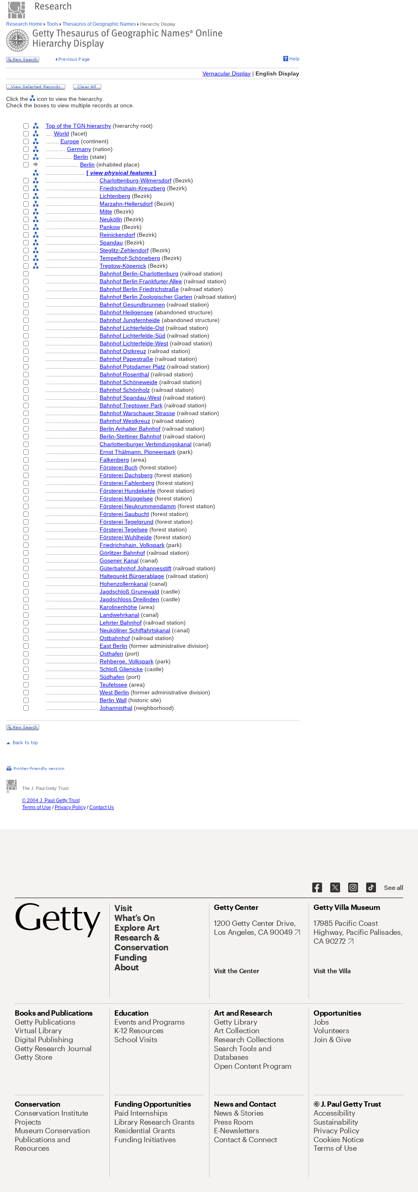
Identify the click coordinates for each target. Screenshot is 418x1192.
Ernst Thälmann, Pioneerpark (138, 452)
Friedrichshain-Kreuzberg (132, 188)
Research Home (25, 24)
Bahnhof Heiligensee (126, 312)
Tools (52, 24)
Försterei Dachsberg (126, 475)
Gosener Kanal (119, 560)
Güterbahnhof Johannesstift (135, 568)
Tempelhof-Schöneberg (130, 258)
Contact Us (101, 807)
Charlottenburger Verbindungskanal (145, 444)
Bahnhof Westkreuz (125, 421)
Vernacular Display (226, 73)
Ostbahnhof (115, 638)
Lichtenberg (115, 196)
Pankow (110, 227)
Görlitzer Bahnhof (122, 552)
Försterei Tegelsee (124, 529)
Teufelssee (113, 684)
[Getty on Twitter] (335, 888)
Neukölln (111, 219)
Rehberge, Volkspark (126, 661)
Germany (79, 149)
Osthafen (111, 653)
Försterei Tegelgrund (126, 521)
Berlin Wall (113, 700)
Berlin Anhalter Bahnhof (130, 428)
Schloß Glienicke (121, 669)
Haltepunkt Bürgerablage (132, 576)
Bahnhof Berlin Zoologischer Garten (146, 297)
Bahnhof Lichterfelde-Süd (132, 335)
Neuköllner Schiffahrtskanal (135, 630)
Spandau (111, 242)
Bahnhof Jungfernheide (130, 320)
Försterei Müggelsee (126, 498)
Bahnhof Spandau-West (130, 397)
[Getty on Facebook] (317, 888)
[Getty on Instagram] (353, 888)
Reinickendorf (117, 234)
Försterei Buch (119, 467)
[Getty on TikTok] (371, 888)
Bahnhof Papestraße (126, 359)
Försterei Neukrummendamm (138, 506)
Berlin (80, 156)
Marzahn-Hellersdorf (126, 203)
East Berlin (113, 646)
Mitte (106, 211)
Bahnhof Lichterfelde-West (134, 343)
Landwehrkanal (119, 615)
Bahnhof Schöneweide (129, 382)
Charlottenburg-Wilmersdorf (135, 180)
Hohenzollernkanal (124, 583)
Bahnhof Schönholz (125, 390)
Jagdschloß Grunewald (129, 591)
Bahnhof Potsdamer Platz (132, 366)
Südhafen (112, 677)
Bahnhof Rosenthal (124, 374)
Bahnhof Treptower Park (131, 405)
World (61, 133)
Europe (69, 141)
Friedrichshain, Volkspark (132, 545)
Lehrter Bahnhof (121, 622)
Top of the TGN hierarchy (78, 125)
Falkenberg (114, 459)
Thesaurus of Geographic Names (99, 24)
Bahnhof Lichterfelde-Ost (132, 328)
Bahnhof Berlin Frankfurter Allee (141, 281)
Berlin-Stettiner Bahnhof (130, 436)
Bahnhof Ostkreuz (123, 351)
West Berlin (114, 692)
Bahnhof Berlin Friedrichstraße (139, 289)
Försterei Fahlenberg (127, 483)
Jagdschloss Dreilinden (129, 599)
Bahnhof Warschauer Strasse (137, 413)
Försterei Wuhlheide (126, 537)
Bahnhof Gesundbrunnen (132, 304)
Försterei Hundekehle (128, 490)
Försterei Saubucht (124, 514)
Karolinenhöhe (118, 607)
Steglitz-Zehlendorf (124, 250)
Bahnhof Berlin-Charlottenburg (139, 273)
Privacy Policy (70, 807)
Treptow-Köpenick (123, 265)
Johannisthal (116, 708)
